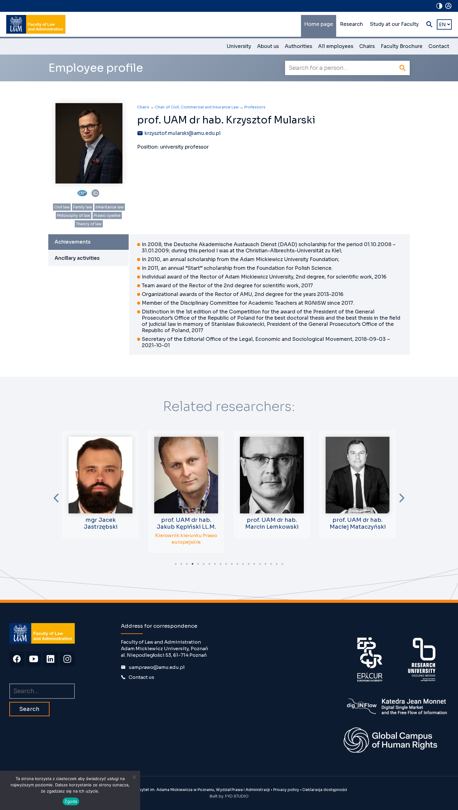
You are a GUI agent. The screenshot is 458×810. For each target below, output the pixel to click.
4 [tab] (192, 564)
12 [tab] (237, 564)
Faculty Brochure (401, 46)
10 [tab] (226, 564)
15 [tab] (254, 564)
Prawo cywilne (107, 215)
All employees (335, 46)
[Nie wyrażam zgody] (134, 777)
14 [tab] (248, 564)
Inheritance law (110, 207)
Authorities (298, 46)
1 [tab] (176, 564)
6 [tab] (204, 564)
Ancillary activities (77, 258)
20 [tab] (282, 564)
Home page (318, 24)
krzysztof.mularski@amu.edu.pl (183, 133)
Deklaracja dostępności (325, 789)
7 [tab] (209, 564)
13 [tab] (243, 564)
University (239, 46)
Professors (254, 107)
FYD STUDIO (237, 796)
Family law (82, 207)
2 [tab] (181, 564)
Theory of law (89, 224)
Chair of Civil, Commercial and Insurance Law (197, 107)
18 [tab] (271, 564)
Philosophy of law (73, 215)
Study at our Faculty (394, 24)
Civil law (61, 207)
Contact (438, 46)
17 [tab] (265, 564)
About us (268, 46)
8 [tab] (215, 564)
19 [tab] (276, 564)
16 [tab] (260, 564)
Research (351, 24)
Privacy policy (286, 789)
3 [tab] (187, 564)
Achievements (73, 242)
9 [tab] (220, 564)
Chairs (367, 46)
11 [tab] (232, 564)
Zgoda (70, 801)
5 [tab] (198, 564)
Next (402, 498)
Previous (56, 498)
